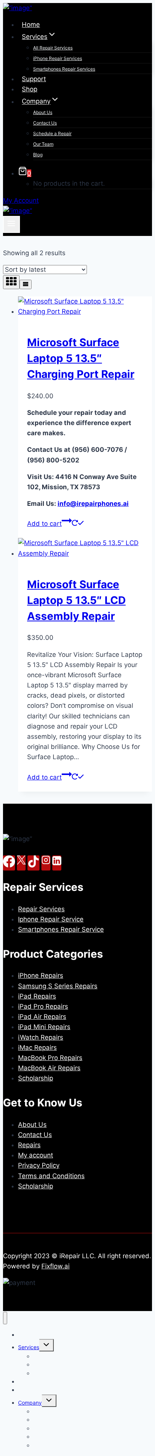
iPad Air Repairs (42, 1016)
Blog (38, 154)
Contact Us (45, 123)
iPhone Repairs (40, 975)
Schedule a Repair (52, 133)
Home (31, 24)
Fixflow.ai (55, 1266)
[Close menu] (5, 1318)
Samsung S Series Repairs (57, 986)
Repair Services (41, 909)
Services (28, 1347)
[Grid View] (11, 282)
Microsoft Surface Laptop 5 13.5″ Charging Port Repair (80, 358)
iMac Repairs (37, 1047)
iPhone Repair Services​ (57, 58)
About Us (42, 112)
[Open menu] (11, 224)
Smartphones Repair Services (64, 69)
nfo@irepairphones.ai (93, 503)
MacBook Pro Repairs (50, 1058)
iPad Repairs (37, 996)
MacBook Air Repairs (49, 1068)
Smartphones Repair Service (61, 929)
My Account (21, 200)
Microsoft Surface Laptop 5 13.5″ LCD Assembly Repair (76, 600)
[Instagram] (45, 863)
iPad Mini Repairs (44, 1027)
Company (30, 1402)
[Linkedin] (56, 863)
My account (35, 1155)
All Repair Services (53, 48)
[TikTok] (33, 863)
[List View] (26, 284)
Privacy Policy (38, 1165)
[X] (21, 863)
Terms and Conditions (51, 1176)
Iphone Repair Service (51, 919)
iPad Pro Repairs (43, 1006)
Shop (29, 89)
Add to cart (44, 523)
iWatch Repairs (40, 1037)
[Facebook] (9, 863)
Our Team (43, 144)
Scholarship (35, 1078)
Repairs (29, 1145)
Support (34, 79)
